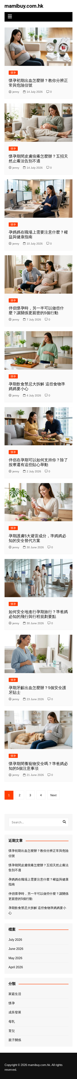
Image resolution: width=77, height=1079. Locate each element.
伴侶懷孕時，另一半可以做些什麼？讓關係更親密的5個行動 (38, 896)
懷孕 (13, 72)
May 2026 (15, 958)
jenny (15, 91)
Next (53, 795)
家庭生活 (14, 994)
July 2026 (15, 939)
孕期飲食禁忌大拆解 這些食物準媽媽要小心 (37, 910)
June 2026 (15, 948)
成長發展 (14, 1012)
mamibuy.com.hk (24, 6)
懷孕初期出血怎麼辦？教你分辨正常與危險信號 (38, 853)
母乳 (11, 1021)
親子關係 (14, 1040)
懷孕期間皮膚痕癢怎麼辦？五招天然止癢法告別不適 (38, 867)
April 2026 (15, 967)
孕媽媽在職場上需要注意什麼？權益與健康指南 (38, 882)
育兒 (11, 1031)
